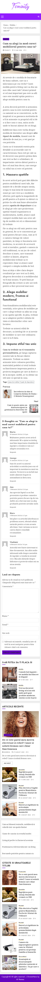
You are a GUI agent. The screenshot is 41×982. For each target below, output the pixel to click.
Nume (5, 616)
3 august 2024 (26, 815)
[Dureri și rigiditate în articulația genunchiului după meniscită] (9, 808)
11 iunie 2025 (25, 780)
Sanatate (22, 770)
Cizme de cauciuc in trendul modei (16, 833)
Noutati (21, 786)
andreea (7, 752)
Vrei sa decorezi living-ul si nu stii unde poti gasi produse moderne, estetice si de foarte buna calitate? (28, 694)
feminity (8, 50)
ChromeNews (32, 976)
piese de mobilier (14, 382)
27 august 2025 (18, 752)
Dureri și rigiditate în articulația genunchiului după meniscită (28, 808)
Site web (5, 633)
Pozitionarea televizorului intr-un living (19, 847)
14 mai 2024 (25, 680)
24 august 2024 (26, 798)
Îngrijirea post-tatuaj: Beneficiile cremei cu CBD (27, 774)
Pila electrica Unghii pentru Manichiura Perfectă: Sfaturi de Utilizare (28, 791)
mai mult (7, 763)
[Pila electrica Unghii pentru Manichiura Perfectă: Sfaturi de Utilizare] (9, 791)
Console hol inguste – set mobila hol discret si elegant (28, 674)
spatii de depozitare (27, 382)
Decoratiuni (22, 957)
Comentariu (7, 586)
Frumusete (8, 735)
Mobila (6, 39)
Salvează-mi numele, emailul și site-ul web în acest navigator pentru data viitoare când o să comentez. (20, 644)
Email (5, 624)
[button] (2, 17)
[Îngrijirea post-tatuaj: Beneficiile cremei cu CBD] (9, 774)
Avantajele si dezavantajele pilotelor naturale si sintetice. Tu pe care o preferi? (29, 964)
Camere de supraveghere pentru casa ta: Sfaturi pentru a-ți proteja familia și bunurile (28, 947)
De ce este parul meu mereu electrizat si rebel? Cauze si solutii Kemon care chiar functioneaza (18, 744)
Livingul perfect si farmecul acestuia (17, 840)
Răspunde (13, 452)
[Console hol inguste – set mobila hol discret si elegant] (9, 674)
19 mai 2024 (18, 50)
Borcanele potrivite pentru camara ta (18, 853)
